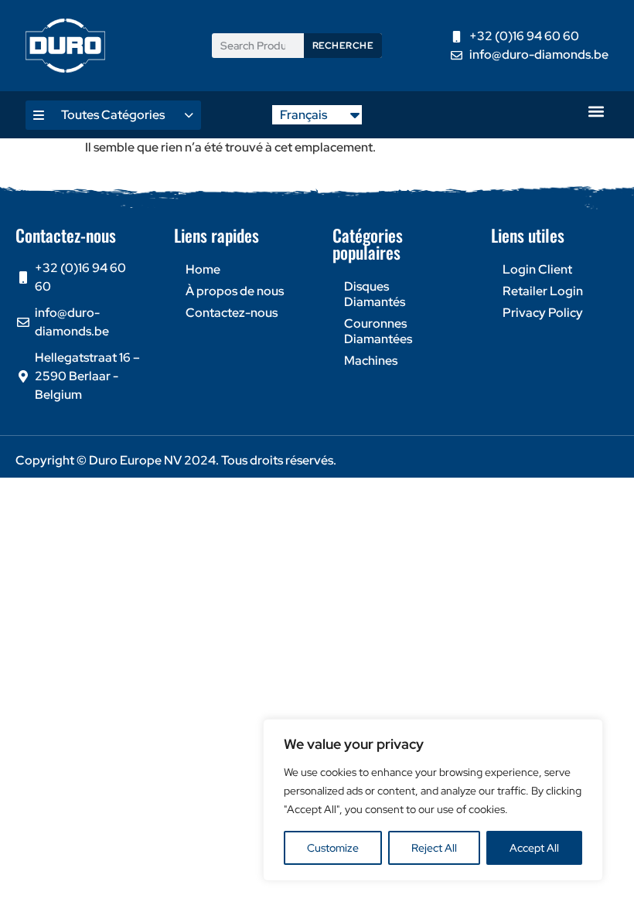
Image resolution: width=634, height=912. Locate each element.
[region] (433, 800)
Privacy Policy (543, 313)
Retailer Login (543, 291)
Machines (370, 360)
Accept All (534, 848)
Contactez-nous (232, 313)
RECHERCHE (343, 45)
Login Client (537, 269)
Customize (333, 848)
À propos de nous (235, 291)
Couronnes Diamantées (378, 331)
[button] (595, 111)
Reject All (434, 848)
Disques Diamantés (374, 294)
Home (203, 269)
